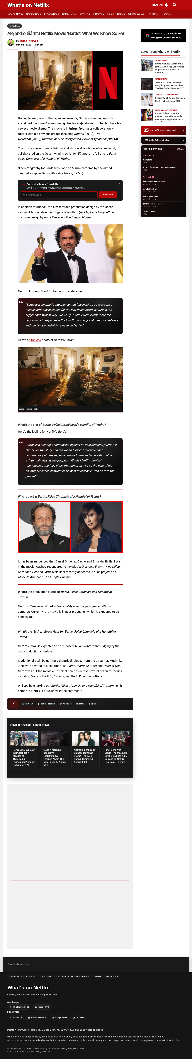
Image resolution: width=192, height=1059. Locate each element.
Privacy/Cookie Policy (106, 976)
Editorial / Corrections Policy (72, 976)
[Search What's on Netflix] (174, 5)
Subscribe (108, 194)
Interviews (84, 14)
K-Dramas (98, 14)
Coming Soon (33, 14)
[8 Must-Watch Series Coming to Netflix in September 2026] (147, 99)
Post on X (29, 704)
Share (93, 704)
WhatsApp (67, 704)
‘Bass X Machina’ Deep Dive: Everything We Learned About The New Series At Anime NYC (54, 757)
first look (35, 340)
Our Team (46, 976)
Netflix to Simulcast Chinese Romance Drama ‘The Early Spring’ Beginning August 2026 (84, 755)
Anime (110, 14)
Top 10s (151, 14)
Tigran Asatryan (29, 40)
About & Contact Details (22, 976)
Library (165, 14)
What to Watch (136, 14)
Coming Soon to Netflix (166, 110)
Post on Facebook (47, 704)
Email (81, 704)
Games (121, 14)
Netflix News (69, 14)
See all (180, 149)
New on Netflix (15, 14)
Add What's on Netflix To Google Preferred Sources (166, 35)
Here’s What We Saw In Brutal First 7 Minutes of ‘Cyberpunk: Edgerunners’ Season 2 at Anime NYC (24, 757)
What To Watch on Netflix (167, 95)
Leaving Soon (51, 14)
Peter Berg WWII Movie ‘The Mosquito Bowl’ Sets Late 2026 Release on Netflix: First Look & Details (116, 755)
